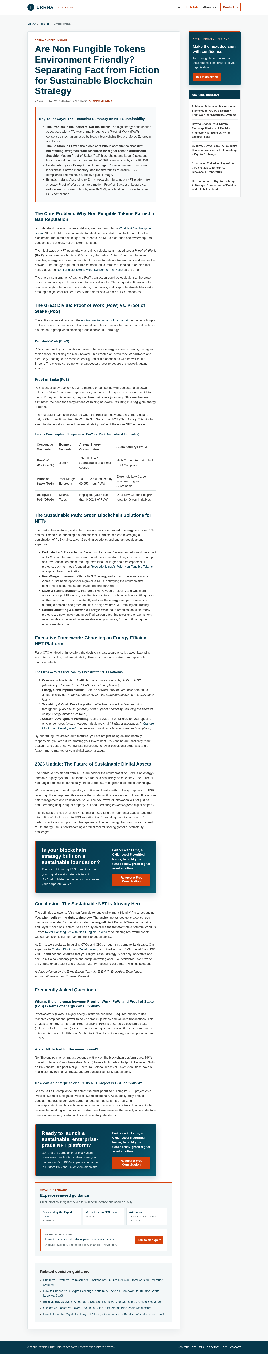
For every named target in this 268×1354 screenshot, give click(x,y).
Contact (235, 1347)
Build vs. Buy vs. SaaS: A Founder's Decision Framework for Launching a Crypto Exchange (102, 1301)
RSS (225, 1347)
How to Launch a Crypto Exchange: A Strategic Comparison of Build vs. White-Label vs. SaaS (103, 1314)
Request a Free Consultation (131, 879)
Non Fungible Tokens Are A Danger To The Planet (90, 269)
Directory (213, 1347)
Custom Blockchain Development (74, 949)
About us (209, 7)
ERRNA (31, 23)
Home (176, 7)
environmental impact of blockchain (105, 320)
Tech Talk (191, 7)
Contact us (230, 7)
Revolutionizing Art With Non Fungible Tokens (122, 566)
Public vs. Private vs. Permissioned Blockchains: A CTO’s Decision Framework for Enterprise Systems (214, 111)
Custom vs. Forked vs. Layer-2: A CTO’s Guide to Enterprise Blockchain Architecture (97, 1307)
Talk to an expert (149, 1240)
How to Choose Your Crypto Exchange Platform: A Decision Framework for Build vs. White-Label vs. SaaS (211, 130)
